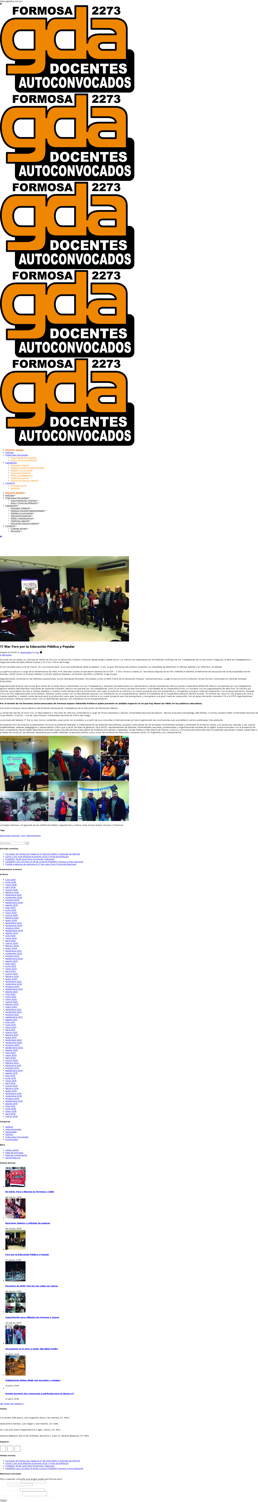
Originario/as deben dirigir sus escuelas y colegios (32, 1380)
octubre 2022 (12, 986)
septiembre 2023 (14, 958)
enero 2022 (11, 1007)
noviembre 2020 (13, 1042)
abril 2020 (10, 1058)
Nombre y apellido (10, 1481)
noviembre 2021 (13, 1012)
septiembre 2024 (14, 930)
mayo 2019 (10, 1080)
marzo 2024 (11, 943)
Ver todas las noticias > (12, 1403)
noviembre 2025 (13, 897)
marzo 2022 (11, 1002)
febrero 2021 (11, 1035)
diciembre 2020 (13, 1040)
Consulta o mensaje (11, 1495)
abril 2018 (10, 1114)
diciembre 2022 (13, 981)
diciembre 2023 (13, 951)
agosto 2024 (11, 933)
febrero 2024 (12, 946)
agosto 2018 (11, 1103)
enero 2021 (11, 1037)
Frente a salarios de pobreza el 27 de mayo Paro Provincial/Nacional (40, 864)
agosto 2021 (11, 1019)
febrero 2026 (12, 892)
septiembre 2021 (14, 1017)
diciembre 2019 (13, 1065)
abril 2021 (10, 1030)
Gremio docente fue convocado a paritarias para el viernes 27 (39, 1393)
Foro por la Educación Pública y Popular (27, 1254)
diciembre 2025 (13, 895)
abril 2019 (10, 1083)
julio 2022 (10, 994)
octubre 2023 (12, 956)
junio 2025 (10, 910)
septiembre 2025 (14, 902)
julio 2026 (10, 879)
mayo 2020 (11, 1055)
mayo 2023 (11, 968)
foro (23, 835)
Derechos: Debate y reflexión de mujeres (27, 1223)
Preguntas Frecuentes (16, 1137)
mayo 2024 (11, 938)
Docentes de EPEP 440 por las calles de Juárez (31, 1286)
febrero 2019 (11, 1088)
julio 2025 (10, 907)
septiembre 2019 (14, 1070)
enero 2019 (11, 1091)
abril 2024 (10, 940)
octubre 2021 (12, 1014)
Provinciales (11, 1139)
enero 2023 (11, 979)
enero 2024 (11, 948)
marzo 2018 (11, 1116)
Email (4, 1484)
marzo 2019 (11, 1086)
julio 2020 (10, 1052)
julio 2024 (10, 935)
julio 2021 (10, 1022)
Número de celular (10, 1489)
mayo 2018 (10, 1111)
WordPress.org (12, 1157)
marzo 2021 (11, 1032)
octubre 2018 (12, 1098)
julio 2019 (10, 1075)
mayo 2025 (11, 912)
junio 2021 (10, 1024)
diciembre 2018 (13, 1093)
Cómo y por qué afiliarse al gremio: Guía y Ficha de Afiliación (37, 856)
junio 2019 (10, 1078)
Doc (37, 652)
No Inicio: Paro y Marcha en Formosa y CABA (29, 1191)
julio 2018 (10, 1106)
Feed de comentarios (16, 1155)
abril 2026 (10, 887)
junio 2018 (10, 1108)
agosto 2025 (11, 905)
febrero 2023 (12, 976)
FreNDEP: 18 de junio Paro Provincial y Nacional (29, 859)
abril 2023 (10, 971)
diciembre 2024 (13, 923)
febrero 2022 (12, 1004)
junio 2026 (10, 882)
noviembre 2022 (13, 984)
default (9, 1127)
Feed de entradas (14, 1152)
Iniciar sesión (12, 1150)
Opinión (9, 1134)
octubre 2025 (12, 900)
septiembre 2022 (14, 989)
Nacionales (26, 652)
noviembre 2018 (13, 1096)
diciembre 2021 (13, 1009)
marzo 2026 (11, 890)
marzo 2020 (11, 1060)
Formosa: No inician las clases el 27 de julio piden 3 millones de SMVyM (42, 854)
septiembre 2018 (14, 1101)
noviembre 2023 (13, 953)
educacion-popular (10, 835)
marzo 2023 (11, 974)
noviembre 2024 (13, 925)
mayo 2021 (10, 1027)
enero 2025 (11, 920)
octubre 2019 (12, 1068)
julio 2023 (10, 963)
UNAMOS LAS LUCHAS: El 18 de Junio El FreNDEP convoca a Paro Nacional (44, 861)
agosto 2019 (11, 1073)
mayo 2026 (11, 884)
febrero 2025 (12, 918)
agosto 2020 (11, 1050)
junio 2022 (10, 996)
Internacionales (13, 1129)
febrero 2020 (12, 1063)
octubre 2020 (12, 1045)
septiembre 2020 (14, 1047)
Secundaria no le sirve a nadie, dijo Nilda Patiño (31, 1349)
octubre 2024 (12, 928)
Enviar (3, 1501)
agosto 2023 (11, 961)
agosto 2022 (11, 991)
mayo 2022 (11, 999)
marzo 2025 (11, 915)
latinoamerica (33, 835)
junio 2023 (10, 966)
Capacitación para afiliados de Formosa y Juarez (32, 1317)
